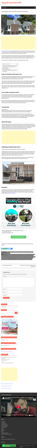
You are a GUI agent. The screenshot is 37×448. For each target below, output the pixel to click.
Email (4, 292)
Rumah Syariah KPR (11, 2)
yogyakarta (8, 253)
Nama (4, 289)
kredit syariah (26, 258)
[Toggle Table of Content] (16, 64)
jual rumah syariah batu (24, 254)
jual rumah (11, 254)
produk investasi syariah (11, 193)
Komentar (5, 276)
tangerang (3, 253)
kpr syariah (21, 258)
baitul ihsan (7, 254)
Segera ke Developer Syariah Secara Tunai (10, 65)
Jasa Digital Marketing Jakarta (6, 388)
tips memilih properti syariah (17, 259)
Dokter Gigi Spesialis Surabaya (6, 385)
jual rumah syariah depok (17, 255)
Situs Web (4, 295)
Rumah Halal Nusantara (5, 51)
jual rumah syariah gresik (25, 255)
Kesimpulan (5, 71)
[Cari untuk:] (9, 313)
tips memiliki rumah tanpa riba (27, 259)
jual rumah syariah (17, 254)
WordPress (27, 445)
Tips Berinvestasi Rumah (7, 265)
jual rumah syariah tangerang (13, 258)
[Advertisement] (18, 43)
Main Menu (4, 7)
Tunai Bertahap (5, 67)
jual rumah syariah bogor (8, 255)
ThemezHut (21, 446)
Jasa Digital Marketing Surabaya (7, 383)
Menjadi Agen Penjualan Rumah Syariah (10, 70)
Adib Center (3, 442)
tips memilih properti (8, 259)
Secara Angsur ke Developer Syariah (9, 66)
